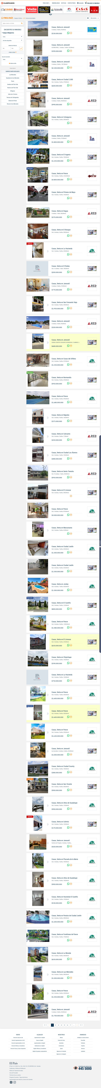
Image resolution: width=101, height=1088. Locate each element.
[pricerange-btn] (21, 48)
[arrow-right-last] (81, 1025)
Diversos (83, 1048)
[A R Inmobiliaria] (82, 9)
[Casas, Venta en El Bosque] (37, 231)
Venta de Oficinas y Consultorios (18, 1045)
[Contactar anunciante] (71, 33)
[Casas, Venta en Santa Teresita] (37, 472)
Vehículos (83, 1043)
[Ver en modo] (87, 18)
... (73, 1025)
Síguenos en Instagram (61, 1054)
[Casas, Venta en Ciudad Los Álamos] (37, 454)
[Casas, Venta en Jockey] (37, 585)
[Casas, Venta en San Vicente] (37, 785)
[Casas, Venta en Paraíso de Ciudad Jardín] (37, 917)
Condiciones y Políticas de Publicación (17, 1068)
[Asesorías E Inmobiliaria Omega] (94, 9)
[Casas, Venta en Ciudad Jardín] (37, 548)
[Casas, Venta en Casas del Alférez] (37, 360)
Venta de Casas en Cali (18, 1037)
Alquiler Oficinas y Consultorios (39, 1048)
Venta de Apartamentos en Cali (18, 1040)
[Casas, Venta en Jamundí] (37, 28)
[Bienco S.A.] (7, 9)
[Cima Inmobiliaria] (57, 9)
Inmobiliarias (56, 3)
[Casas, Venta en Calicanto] (37, 435)
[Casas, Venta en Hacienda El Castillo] (37, 898)
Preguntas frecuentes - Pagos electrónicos (18, 1077)
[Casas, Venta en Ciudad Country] (37, 768)
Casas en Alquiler (39, 1040)
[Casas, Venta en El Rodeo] (37, 268)
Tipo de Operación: (12, 34)
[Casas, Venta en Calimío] (37, 823)
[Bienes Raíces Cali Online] (32, 9)
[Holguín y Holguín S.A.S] (69, 9)
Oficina (61, 1037)
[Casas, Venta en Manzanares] (37, 529)
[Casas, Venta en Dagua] (37, 212)
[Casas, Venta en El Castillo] (37, 604)
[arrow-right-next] (77, 1025)
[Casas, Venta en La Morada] (37, 954)
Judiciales (83, 1051)
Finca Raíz (46, 3)
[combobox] (12, 23)
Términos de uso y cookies (15, 1075)
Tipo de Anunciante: (6, 56)
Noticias (63, 3)
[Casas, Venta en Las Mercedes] (37, 973)
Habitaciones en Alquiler (40, 1045)
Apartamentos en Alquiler (39, 1037)
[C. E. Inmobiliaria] (44, 9)
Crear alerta (13, 63)
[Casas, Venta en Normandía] (37, 379)
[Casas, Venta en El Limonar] (37, 491)
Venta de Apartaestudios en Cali (18, 1043)
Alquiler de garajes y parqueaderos (40, 1051)
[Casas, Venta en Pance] (37, 175)
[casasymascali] (92, 64)
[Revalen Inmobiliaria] (19, 9)
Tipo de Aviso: (12, 38)
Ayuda (61, 1048)
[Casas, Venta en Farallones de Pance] (37, 935)
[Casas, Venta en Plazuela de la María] (37, 860)
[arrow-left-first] (45, 1025)
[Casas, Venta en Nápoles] (37, 416)
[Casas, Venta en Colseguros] (37, 118)
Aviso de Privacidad (13, 1073)
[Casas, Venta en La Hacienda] (37, 250)
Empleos (83, 1045)
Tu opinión (100, 542)
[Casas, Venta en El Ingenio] (37, 156)
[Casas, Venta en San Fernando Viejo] (37, 303)
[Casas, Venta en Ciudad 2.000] (37, 81)
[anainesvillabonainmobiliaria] (92, 251)
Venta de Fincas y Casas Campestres (18, 1048)
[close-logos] (50, 13)
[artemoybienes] (92, 29)
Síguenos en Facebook (61, 1051)
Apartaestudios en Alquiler (39, 1043)
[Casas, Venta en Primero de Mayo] (37, 193)
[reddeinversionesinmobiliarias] (92, 101)
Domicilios (61, 1043)
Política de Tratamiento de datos (16, 1070)
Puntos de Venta (61, 1040)
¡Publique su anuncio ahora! (83, 1037)
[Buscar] (21, 23)
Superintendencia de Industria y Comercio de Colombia (20, 1079)
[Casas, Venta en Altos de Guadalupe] (37, 804)
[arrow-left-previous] (49, 1025)
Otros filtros (12, 52)
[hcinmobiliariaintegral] (92, 176)
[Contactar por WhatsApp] (68, 33)
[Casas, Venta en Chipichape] (37, 658)
